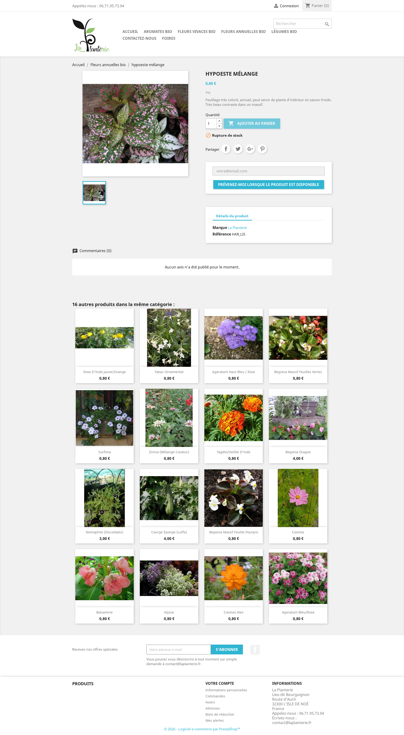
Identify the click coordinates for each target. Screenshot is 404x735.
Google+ (250, 148)
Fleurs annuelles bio (243, 31)
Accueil (130, 31)
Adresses (213, 708)
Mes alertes (215, 720)
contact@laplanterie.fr (292, 722)
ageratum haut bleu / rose (233, 372)
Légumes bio (284, 31)
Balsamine (104, 612)
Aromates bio (158, 31)
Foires (168, 38)
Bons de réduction (220, 714)
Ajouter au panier (251, 123)
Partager (226, 148)
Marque (220, 227)
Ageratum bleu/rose (298, 612)
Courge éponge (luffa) (169, 532)
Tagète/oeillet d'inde (233, 452)
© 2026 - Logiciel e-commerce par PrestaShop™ (202, 729)
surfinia (104, 452)
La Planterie (237, 227)
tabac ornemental (169, 372)
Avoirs (210, 702)
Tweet (238, 148)
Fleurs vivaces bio (197, 31)
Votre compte (220, 683)
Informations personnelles (226, 690)
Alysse (169, 612)
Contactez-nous (139, 38)
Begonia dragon (298, 452)
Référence (222, 234)
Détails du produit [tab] (232, 216)
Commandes (215, 696)
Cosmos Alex (233, 612)
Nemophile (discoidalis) (104, 532)
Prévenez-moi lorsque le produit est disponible (268, 184)
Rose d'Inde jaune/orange (104, 372)
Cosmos (298, 532)
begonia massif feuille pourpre (233, 532)
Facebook (255, 649)
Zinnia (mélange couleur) (169, 452)
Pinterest (262, 148)
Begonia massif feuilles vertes (298, 372)
